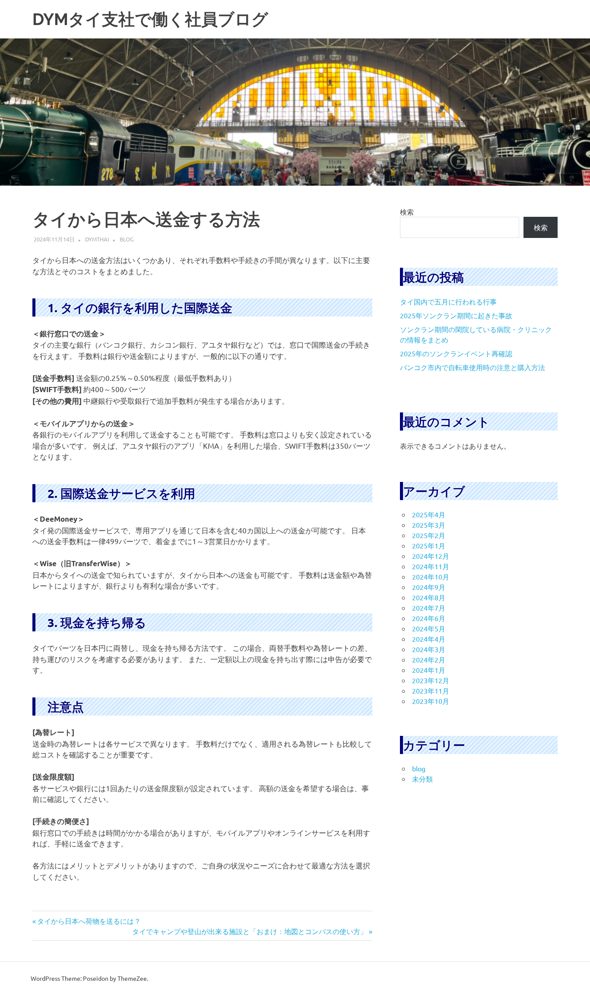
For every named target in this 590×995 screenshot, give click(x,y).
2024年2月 (428, 659)
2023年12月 (430, 680)
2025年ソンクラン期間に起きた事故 (456, 315)
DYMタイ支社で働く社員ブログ (150, 19)
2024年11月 (430, 566)
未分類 (422, 778)
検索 (407, 211)
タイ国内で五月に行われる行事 (448, 301)
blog (127, 239)
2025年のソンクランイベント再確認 (456, 353)
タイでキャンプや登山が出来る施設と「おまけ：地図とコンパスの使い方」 (249, 931)
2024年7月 (428, 607)
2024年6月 (428, 618)
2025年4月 (428, 514)
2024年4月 (428, 638)
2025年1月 (428, 545)
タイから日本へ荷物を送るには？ (89, 920)
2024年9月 (428, 587)
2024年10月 (430, 576)
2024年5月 (428, 628)
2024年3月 (428, 649)
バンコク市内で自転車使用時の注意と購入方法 (472, 367)
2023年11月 (430, 690)
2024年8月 (428, 597)
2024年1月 (428, 669)
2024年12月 (430, 555)
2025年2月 (428, 535)
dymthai (97, 239)
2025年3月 (428, 524)
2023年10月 (430, 701)
